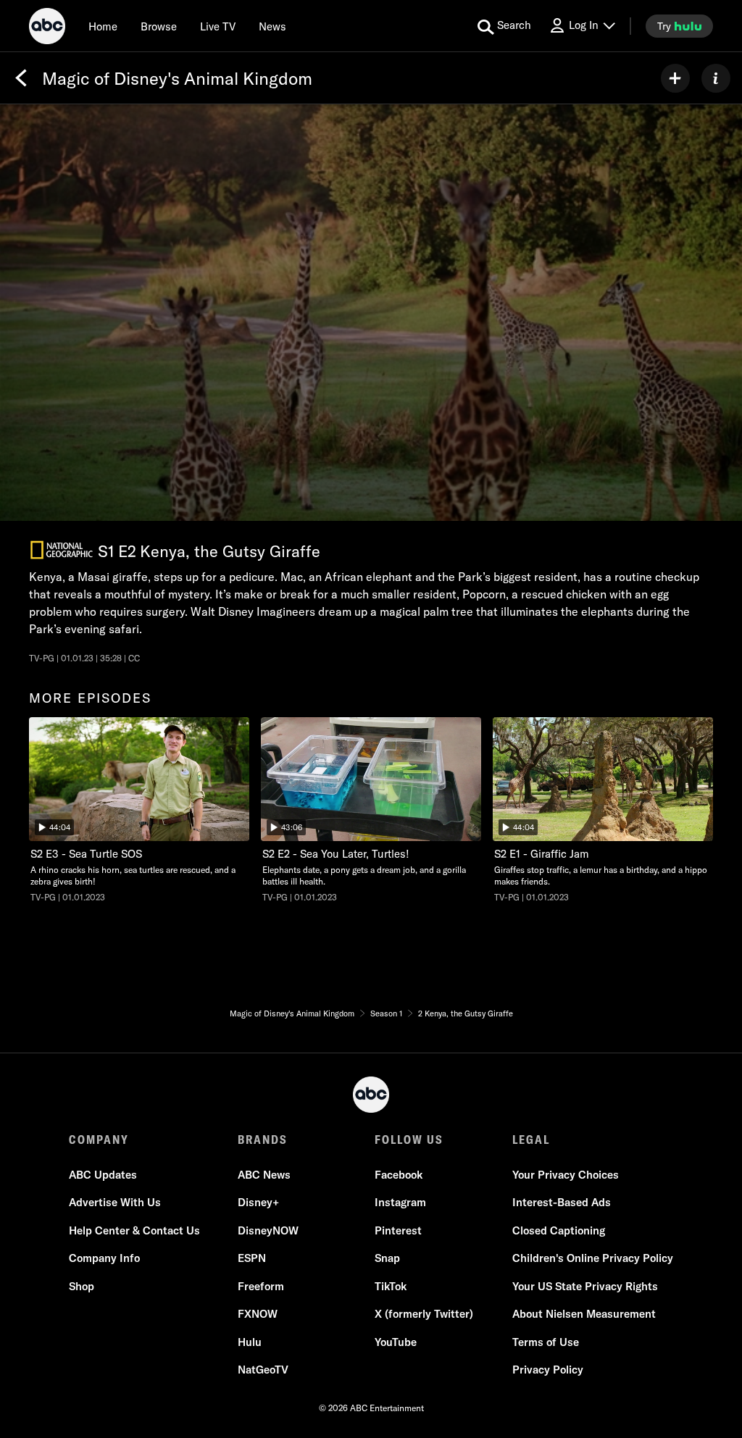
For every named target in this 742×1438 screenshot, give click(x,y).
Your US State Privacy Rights (585, 1286)
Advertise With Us (115, 1202)
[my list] (675, 78)
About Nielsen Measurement (584, 1314)
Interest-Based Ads (561, 1202)
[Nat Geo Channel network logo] (61, 550)
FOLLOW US (409, 1139)
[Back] (21, 78)
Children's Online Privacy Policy (592, 1258)
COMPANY (99, 1139)
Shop (81, 1286)
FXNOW (258, 1314)
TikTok (391, 1286)
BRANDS (263, 1139)
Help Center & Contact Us (134, 1230)
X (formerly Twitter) (424, 1314)
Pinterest (398, 1230)
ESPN (252, 1258)
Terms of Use (545, 1342)
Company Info (104, 1258)
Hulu (250, 1342)
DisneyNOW (268, 1230)
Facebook (398, 1175)
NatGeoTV (263, 1369)
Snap (387, 1258)
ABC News (264, 1175)
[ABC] (47, 28)
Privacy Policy (547, 1369)
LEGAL (531, 1139)
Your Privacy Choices (565, 1175)
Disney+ (258, 1202)
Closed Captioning (558, 1230)
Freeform (261, 1286)
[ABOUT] (715, 78)
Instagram (400, 1202)
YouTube (396, 1342)
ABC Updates (103, 1175)
